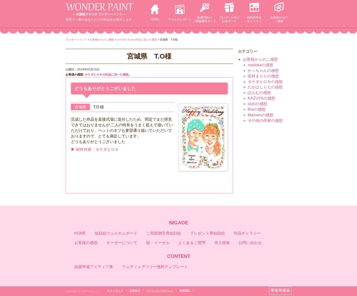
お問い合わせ (250, 243)
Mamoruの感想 (260, 115)
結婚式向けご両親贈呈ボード (204, 19)
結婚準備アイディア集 (93, 267)
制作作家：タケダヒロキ (97, 149)
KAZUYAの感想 (261, 98)
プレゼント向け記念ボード (229, 19)
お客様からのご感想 (279, 19)
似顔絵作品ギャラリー (254, 19)
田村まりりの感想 (263, 76)
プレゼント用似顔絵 (207, 233)
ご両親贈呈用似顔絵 (163, 233)
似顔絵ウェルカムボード (116, 233)
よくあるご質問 (191, 243)
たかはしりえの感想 (265, 87)
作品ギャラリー (247, 233)
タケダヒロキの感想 (265, 82)
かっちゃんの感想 (263, 70)
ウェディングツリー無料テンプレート (155, 267)
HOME (155, 19)
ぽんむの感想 (259, 93)
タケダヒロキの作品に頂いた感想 (106, 74)
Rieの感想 (256, 109)
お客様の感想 (86, 243)
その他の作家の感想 (265, 120)
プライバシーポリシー (159, 290)
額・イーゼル (158, 243)
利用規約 (184, 290)
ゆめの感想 (257, 104)
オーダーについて (121, 243)
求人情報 (222, 243)
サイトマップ (115, 290)
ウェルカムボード (179, 19)
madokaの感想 (260, 65)
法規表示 (134, 290)
